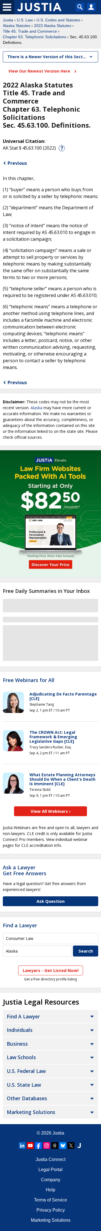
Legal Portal (50, 1169)
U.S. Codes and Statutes (58, 20)
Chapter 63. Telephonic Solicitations (34, 37)
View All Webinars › (51, 811)
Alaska (36, 407)
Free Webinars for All (28, 680)
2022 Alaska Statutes (52, 25)
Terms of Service (50, 1200)
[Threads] (54, 1145)
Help (50, 1189)
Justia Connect (50, 1159)
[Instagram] (46, 1145)
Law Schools (21, 1057)
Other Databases (27, 1098)
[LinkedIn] (22, 1145)
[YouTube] (30, 1145)
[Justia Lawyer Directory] (79, 1145)
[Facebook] (38, 1145)
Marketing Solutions (31, 1112)
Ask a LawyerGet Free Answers (24, 870)
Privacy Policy (50, 1210)
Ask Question (50, 901)
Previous (17, 163)
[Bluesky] (62, 1145)
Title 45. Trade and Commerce (30, 31)
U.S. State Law (24, 1084)
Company (50, 1179)
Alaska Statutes (16, 25)
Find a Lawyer (20, 925)
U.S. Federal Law (26, 1071)
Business (17, 1043)
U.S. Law (25, 20)
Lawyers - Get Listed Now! (51, 970)
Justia (8, 20)
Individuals (20, 1030)
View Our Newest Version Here (39, 71)
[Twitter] (71, 1145)
